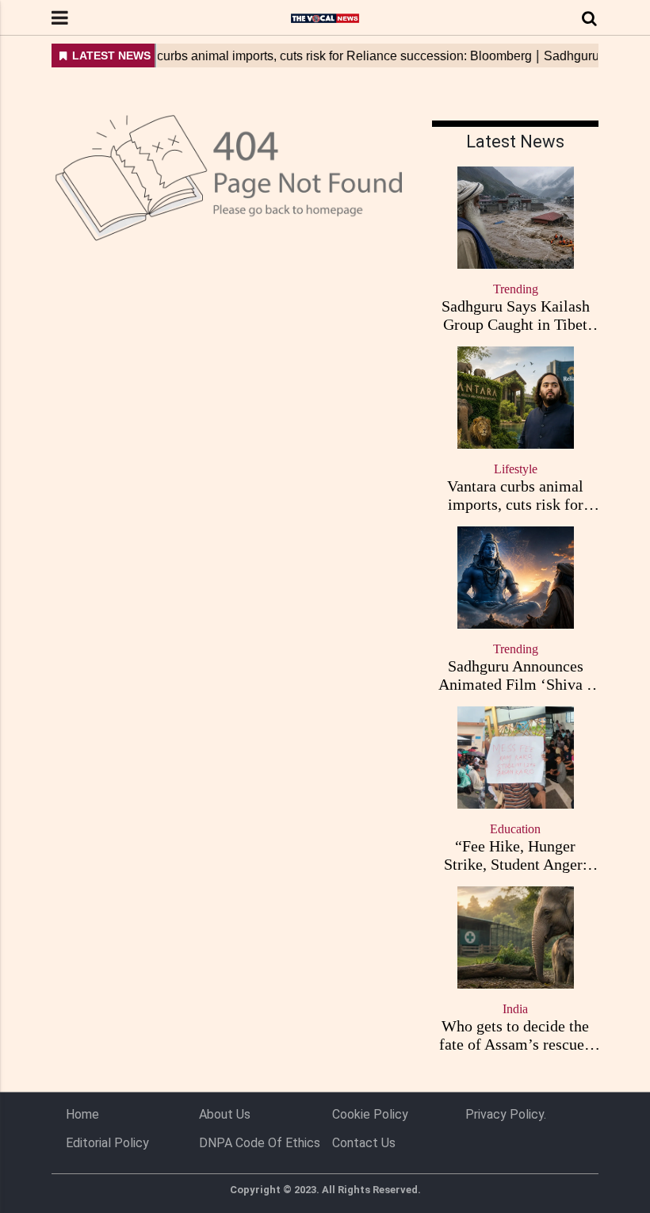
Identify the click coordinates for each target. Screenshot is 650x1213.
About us (224, 1114)
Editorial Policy (107, 1142)
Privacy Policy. (505, 1114)
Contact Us (364, 1142)
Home (82, 1114)
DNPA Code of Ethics (259, 1142)
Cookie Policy (370, 1114)
